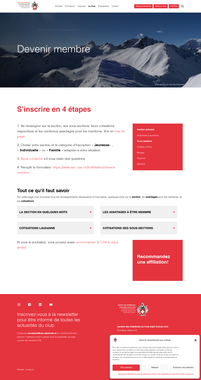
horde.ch (30, 370)
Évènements (103, 6)
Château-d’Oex (144, 147)
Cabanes (81, 6)
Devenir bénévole (143, 6)
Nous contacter (32, 158)
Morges (140, 153)
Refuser (154, 368)
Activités (58, 6)
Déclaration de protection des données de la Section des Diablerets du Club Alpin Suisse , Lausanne (155, 374)
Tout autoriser (126, 368)
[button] (195, 340)
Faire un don (160, 6)
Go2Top (173, 6)
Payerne (141, 158)
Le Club (91, 6)
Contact (115, 6)
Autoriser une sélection (183, 368)
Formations (70, 6)
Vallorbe (141, 164)
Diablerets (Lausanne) (148, 136)
